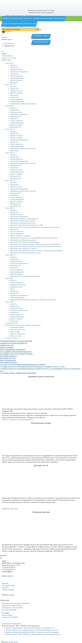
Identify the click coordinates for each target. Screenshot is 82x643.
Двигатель (13, 65)
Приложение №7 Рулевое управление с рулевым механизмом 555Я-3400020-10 (35, 244)
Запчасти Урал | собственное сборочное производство (23, 325)
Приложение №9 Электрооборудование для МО (25, 253)
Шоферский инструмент (18, 285)
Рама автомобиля (8, 360)
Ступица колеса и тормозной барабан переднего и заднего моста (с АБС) (32, 367)
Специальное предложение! (11, 623)
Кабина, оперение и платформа (20, 236)
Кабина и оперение (16, 80)
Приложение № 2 (15, 127)
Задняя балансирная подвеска (13, 343)
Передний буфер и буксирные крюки (16, 354)
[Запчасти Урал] (41, 3)
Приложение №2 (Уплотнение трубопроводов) (25, 276)
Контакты (28, 18)
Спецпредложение (12, 323)
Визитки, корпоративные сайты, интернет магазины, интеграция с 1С (30, 628)
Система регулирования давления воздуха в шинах (23, 364)
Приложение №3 (15, 178)
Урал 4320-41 (10, 255)
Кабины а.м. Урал (16, 336)
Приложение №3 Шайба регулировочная (23, 240)
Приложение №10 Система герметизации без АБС (26, 225)
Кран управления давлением (12, 350)
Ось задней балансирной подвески (15, 352)
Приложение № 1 (15, 116)
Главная (5, 18)
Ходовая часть (14, 67)
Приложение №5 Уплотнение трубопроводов (24, 242)
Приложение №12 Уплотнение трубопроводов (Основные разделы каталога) (34, 227)
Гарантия (5, 587)
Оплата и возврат (8, 590)
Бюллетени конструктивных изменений (15, 603)
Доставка (5, 583)
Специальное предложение (12, 24)
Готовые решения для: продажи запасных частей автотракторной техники (32, 630)
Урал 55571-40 (10, 180)
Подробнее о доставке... (10, 508)
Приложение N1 (15, 265)
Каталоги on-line (16, 18)
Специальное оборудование (19, 72)
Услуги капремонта (26, 419)
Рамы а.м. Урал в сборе (17, 334)
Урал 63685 (9, 278)
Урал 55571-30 (10, 84)
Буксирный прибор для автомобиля (16, 341)
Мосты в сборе (15, 331)
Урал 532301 (10, 302)
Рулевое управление (16, 76)
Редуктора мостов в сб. (17, 329)
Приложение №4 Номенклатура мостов (22, 223)
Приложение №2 (15, 165)
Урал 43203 (9, 63)
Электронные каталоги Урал (12, 605)
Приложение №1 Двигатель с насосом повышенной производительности (33, 238)
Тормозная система (16, 69)
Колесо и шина (6, 347)
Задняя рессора (7, 345)
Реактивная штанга (8, 362)
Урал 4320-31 (10, 208)
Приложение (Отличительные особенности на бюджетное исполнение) (33, 300)
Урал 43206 (9, 106)
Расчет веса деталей (9, 610)
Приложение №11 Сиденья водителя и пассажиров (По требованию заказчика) (35, 246)
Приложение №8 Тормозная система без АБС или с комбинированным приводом (36, 251)
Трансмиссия (14, 74)
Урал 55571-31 (10, 129)
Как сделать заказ (8, 585)
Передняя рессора (8, 358)
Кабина (12, 289)
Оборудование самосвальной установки (23, 104)
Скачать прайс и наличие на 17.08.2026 (10, 616)
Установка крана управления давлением (18, 373)
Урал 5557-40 (10, 153)
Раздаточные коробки (17, 327)
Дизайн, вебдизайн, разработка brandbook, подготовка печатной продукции (32, 632)
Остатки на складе (12, 338)
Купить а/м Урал (30, 24)
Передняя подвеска (8, 356)
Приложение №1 (15, 176)
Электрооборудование (17, 78)
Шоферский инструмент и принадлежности (24, 219)
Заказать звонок (41, 42)
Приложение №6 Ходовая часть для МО (23, 248)
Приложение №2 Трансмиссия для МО (22, 221)
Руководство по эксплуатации (12, 607)
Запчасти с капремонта (10, 419)
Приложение (14, 82)
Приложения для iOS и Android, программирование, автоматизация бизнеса (33, 634)
